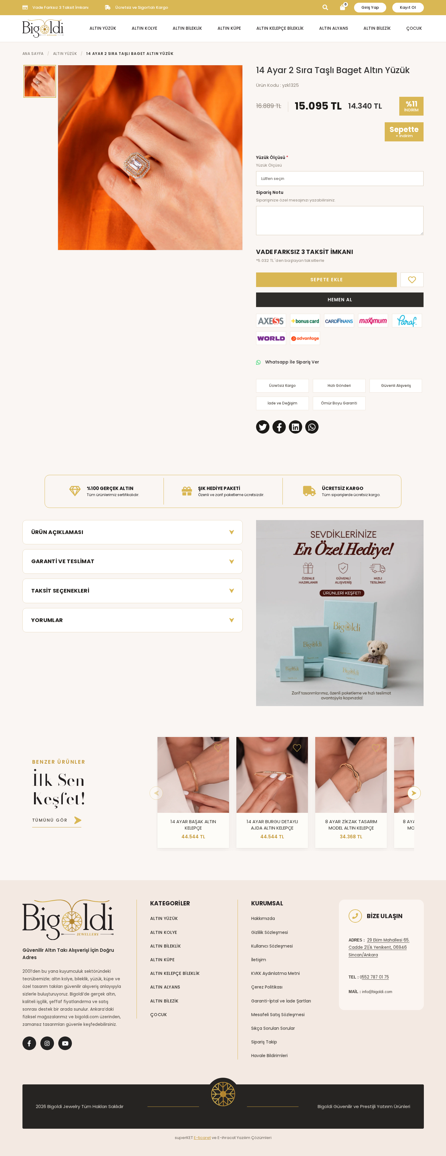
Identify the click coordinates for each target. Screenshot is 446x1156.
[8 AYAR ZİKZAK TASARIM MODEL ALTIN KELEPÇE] (351, 775)
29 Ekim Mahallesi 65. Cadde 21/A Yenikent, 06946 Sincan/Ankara (379, 947)
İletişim (258, 960)
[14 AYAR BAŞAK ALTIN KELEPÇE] (193, 775)
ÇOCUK (414, 28)
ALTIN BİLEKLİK (187, 28)
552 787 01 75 (375, 977)
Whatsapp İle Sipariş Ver (292, 362)
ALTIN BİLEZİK (377, 28)
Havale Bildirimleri (269, 1056)
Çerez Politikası (266, 987)
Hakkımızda (263, 918)
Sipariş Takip (264, 1042)
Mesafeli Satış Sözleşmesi (278, 1015)
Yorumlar (47, 620)
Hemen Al (340, 299)
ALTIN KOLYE (144, 28)
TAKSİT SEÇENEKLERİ (60, 590)
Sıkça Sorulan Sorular (273, 1028)
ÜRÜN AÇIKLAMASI (57, 532)
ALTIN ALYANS (333, 28)
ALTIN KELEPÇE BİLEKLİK (280, 28)
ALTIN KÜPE (229, 28)
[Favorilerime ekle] (218, 748)
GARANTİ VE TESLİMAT (63, 561)
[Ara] (325, 7)
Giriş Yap (370, 7)
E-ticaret (202, 1138)
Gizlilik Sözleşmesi (269, 932)
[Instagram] (47, 1043)
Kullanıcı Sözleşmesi (272, 946)
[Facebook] (29, 1043)
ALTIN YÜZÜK (103, 28)
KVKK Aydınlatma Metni (275, 973)
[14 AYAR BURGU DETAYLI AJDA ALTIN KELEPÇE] (272, 775)
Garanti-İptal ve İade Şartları (281, 1001)
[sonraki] (414, 793)
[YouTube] (65, 1043)
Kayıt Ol (408, 7)
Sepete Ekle (326, 279)
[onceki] (156, 793)
